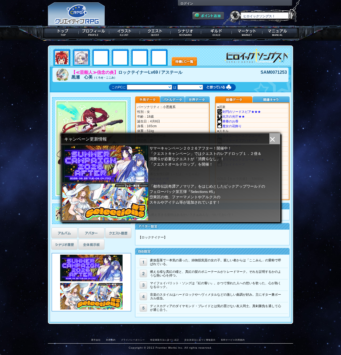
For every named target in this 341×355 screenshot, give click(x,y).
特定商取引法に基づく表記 (164, 340)
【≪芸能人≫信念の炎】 (94, 72)
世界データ (197, 99)
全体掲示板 (91, 244)
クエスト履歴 (118, 233)
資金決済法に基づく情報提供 (200, 340)
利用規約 (111, 340)
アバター (91, 233)
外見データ (147, 99)
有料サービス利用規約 (233, 340)
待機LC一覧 (184, 60)
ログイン (186, 3)
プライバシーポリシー (133, 340)
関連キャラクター (271, 99)
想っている (224, 87)
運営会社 (96, 340)
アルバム (64, 233)
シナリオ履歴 (64, 244)
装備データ (233, 99)
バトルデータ (172, 99)
